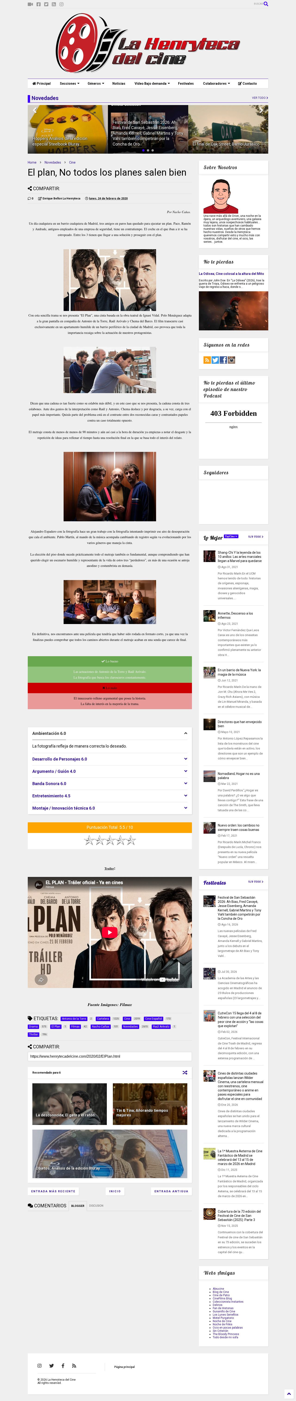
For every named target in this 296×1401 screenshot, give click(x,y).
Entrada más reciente (53, 1191)
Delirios (217, 1305)
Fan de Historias (223, 1308)
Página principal (124, 1367)
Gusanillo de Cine (224, 1311)
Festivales (186, 83)
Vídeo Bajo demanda (150, 83)
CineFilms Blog (222, 1298)
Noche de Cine (222, 1321)
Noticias (118, 83)
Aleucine (218, 1288)
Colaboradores (215, 83)
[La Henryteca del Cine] (148, 72)
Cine (72, 162)
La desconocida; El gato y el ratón (65, 1115)
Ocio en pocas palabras (228, 1327)
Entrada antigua (171, 1191)
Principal (43, 83)
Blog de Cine (221, 1292)
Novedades (53, 162)
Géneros (94, 83)
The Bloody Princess (226, 1334)
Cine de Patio (221, 1295)
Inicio (115, 1191)
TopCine (230, 536)
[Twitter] (46, 4)
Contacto (249, 83)
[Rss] (54, 4)
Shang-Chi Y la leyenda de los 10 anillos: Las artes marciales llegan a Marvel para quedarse (240, 557)
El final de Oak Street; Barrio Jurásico (226, 144)
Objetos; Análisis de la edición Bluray (68, 1168)
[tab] (109, 733)
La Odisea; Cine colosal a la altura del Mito (231, 274)
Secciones (68, 83)
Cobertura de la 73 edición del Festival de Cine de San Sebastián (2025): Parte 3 (239, 1216)
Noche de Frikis (222, 1324)
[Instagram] (61, 4)
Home (32, 162)
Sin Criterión (220, 1331)
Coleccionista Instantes (228, 1301)
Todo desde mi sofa (225, 1337)
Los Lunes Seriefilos (225, 1314)
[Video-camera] (30, 4)
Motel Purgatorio (223, 1318)
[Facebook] (39, 4)
